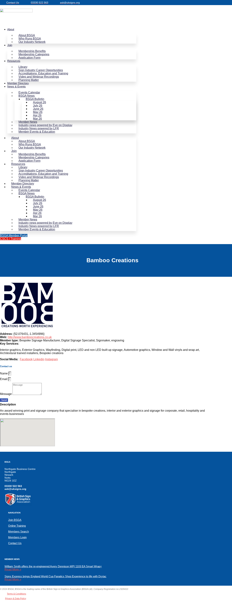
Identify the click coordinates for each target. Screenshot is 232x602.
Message (6, 393)
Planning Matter (28, 79)
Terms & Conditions (16, 594)
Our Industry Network (31, 41)
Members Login (17, 537)
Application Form (29, 57)
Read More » (13, 569)
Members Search (18, 531)
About (10, 29)
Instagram (51, 359)
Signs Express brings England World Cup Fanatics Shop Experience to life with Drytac (55, 576)
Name (4, 373)
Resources (13, 60)
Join (9, 45)
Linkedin (38, 359)
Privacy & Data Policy (15, 598)
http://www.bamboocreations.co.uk (30, 337)
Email (4, 379)
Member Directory (18, 83)
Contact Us (15, 543)
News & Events (16, 86)
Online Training (17, 525)
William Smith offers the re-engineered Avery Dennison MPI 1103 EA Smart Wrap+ (53, 566)
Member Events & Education (36, 131)
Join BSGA (14, 519)
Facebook (26, 359)
